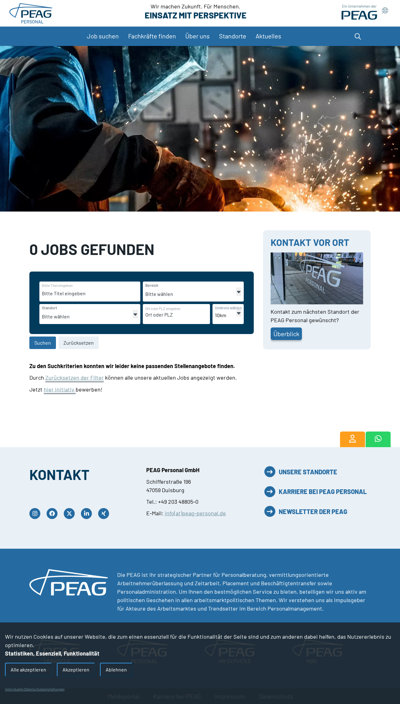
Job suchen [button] (103, 36)
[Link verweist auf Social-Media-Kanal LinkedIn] (88, 514)
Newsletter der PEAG (313, 511)
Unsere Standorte (308, 472)
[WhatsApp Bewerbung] (378, 439)
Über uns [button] (197, 36)
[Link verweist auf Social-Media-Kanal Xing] (105, 514)
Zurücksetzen (78, 343)
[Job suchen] (352, 439)
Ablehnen (116, 669)
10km (220, 315)
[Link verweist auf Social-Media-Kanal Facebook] (54, 514)
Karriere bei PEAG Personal (323, 491)
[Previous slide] (7, 129)
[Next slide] (392, 129)
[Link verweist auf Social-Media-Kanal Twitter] (71, 514)
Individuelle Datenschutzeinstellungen (34, 689)
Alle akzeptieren (28, 669)
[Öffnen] (238, 291)
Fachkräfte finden (152, 36)
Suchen (42, 343)
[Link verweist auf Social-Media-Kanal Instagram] (36, 514)
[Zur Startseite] (30, 12)
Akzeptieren (75, 669)
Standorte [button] (232, 36)
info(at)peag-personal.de (195, 513)
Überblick (286, 333)
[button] (361, 36)
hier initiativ (60, 389)
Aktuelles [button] (268, 36)
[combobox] (90, 293)
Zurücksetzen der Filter (74, 377)
